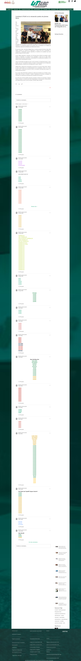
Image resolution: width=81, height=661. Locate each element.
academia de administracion (60, 613)
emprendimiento (64, 619)
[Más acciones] (50, 106)
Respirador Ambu (58, 611)
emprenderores (58, 619)
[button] (16, 9)
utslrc (64, 622)
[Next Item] (65, 18)
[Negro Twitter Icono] (75, 1)
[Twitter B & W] (57, 628)
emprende (57, 617)
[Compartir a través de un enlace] (21, 84)
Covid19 (56, 609)
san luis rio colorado (58, 622)
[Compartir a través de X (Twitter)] (19, 84)
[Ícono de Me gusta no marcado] (19, 123)
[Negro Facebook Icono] (72, 1)
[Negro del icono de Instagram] (69, 1)
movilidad (62, 621)
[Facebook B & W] (55, 628)
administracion (57, 615)
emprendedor (61, 617)
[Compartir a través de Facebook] (16, 84)
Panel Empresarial (62, 609)
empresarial (57, 621)
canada (62, 615)
